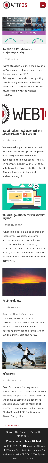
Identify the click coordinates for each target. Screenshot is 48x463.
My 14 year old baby (11, 300)
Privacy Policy (13, 441)
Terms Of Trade (33, 441)
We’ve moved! (8, 373)
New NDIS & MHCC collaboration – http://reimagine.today (18, 51)
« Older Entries (10, 425)
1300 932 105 (14, 446)
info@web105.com (36, 446)
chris (7, 59)
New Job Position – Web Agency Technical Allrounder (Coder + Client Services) (22, 132)
